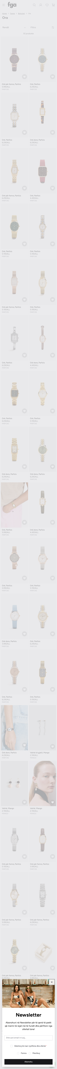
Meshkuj (36, 1053)
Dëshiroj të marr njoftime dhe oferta (30, 1046)
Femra (23, 1053)
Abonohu (28, 1062)
